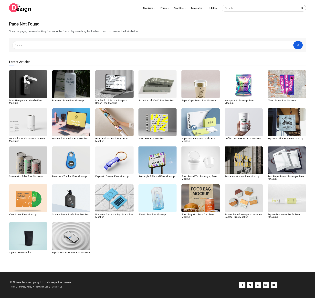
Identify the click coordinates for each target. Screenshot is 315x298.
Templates (196, 8)
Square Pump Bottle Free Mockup (70, 214)
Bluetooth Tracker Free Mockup (69, 176)
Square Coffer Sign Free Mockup (285, 138)
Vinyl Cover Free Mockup (22, 214)
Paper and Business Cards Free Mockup (198, 140)
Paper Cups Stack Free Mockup (198, 100)
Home (12, 287)
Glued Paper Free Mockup (282, 100)
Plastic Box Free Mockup (152, 214)
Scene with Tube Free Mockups (26, 176)
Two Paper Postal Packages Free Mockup (286, 177)
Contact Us (57, 287)
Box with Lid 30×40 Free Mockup (156, 100)
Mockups (148, 8)
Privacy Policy (25, 287)
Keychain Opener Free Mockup (111, 176)
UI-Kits (213, 8)
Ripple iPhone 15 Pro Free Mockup (71, 252)
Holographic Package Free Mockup (239, 101)
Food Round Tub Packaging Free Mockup (199, 177)
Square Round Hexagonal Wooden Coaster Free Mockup (243, 215)
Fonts (163, 8)
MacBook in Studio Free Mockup (70, 138)
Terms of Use (42, 287)
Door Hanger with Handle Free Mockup (25, 101)
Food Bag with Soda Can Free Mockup (197, 215)
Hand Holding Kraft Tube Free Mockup (111, 140)
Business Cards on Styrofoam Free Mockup (114, 215)
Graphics (179, 8)
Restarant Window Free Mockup (242, 176)
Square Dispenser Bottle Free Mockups (284, 215)
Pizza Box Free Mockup (151, 138)
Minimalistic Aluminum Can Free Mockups (27, 140)
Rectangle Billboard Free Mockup (156, 176)
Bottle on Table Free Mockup (68, 100)
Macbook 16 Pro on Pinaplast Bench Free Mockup (111, 101)
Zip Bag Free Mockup (20, 252)
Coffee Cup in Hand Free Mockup (243, 138)
